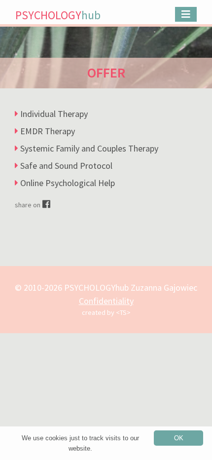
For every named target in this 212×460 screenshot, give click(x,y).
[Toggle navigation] (186, 14)
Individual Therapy (54, 113)
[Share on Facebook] (46, 204)
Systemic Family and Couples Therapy (89, 148)
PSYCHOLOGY (58, 15)
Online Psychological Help (67, 183)
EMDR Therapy (47, 131)
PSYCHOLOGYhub (96, 287)
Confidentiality (106, 301)
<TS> (123, 312)
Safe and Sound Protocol (66, 165)
